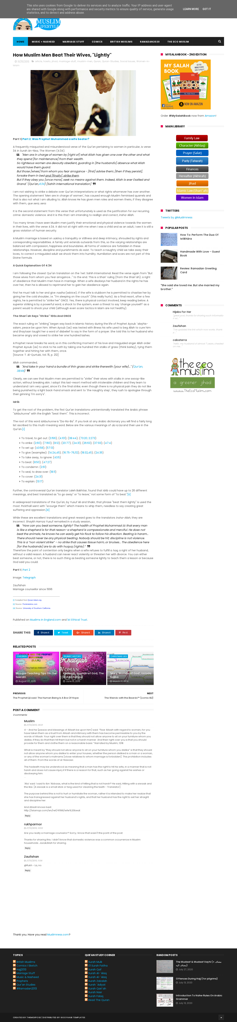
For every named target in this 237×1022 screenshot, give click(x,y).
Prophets (22, 981)
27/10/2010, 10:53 (34, 828)
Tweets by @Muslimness (176, 217)
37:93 (97, 443)
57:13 (50, 448)
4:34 (41, 184)
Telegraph (29, 577)
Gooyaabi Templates (73, 1017)
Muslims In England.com (45, 620)
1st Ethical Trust (77, 620)
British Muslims (121, 41)
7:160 (47, 443)
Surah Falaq (95, 996)
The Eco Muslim (178, 41)
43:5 (57, 457)
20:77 (66, 443)
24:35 (99, 452)
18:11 (53, 472)
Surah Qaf (94, 969)
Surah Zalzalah (97, 981)
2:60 (37, 443)
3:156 (53, 438)
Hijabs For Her (182, 312)
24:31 (77, 443)
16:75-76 (69, 452)
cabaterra (180, 340)
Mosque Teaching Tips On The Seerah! (36, 675)
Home (20, 41)
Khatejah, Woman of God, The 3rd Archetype (83, 675)
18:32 (85, 452)
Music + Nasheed (43, 41)
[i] (23, 429)
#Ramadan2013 (26, 988)
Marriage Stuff (73, 41)
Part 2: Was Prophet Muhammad (45, 139)
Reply (27, 815)
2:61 (43, 467)
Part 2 (26, 570)
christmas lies (119, 656)
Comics (97, 41)
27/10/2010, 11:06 (34, 860)
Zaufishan (31, 857)
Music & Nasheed (27, 977)
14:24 (52, 452)
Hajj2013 (21, 969)
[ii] (129, 494)
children (22, 656)
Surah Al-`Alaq (97, 973)
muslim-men (84, 61)
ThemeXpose (34, 1017)
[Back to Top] (221, 1017)
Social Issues (127, 61)
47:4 (108, 443)
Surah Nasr (95, 992)
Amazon (210, 116)
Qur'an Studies (25, 985)
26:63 (87, 443)
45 (58, 452)
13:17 (39, 481)
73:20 (83, 438)
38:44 (72, 438)
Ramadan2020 (150, 41)
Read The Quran (98, 1000)
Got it (207, 9)
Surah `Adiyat (97, 985)
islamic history (72, 656)
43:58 (39, 448)
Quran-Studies (110, 61)
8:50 (36, 462)
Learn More (191, 9)
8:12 (56, 443)
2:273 (92, 438)
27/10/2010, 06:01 (34, 724)
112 (76, 452)
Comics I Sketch (26, 965)
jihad (55, 61)
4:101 (62, 438)
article (38, 61)
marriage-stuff (67, 61)
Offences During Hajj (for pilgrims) (197, 978)
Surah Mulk (95, 962)
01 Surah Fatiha (98, 965)
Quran (97, 61)
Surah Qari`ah (97, 988)
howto (46, 61)
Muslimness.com (58, 934)
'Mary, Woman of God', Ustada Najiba (130, 675)
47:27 (47, 462)
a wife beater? (78, 139)
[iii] (48, 510)
